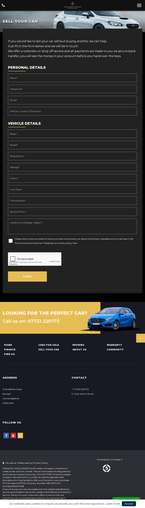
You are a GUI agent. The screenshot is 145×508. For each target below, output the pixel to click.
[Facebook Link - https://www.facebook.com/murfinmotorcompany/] (6, 435)
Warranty (114, 345)
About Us (79, 349)
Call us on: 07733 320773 (31, 321)
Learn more (113, 503)
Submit (27, 276)
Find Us (9, 354)
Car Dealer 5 (116, 459)
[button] (140, 338)
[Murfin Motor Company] (72, 5)
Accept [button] (128, 503)
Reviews (78, 345)
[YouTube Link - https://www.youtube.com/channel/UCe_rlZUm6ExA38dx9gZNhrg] (13, 435)
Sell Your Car (48, 349)
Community (115, 349)
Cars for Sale (48, 345)
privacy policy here (67, 243)
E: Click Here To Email (83, 394)
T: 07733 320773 (80, 389)
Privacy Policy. (40, 463)
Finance (10, 349)
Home (8, 345)
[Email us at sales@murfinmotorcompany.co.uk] (20, 435)
